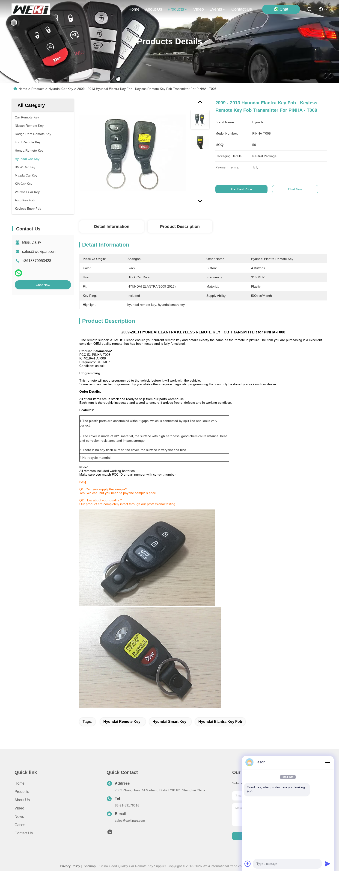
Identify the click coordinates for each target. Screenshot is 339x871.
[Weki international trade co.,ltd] (31, 9)
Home (134, 9)
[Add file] (247, 864)
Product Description (180, 226)
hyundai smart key (169, 722)
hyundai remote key (121, 722)
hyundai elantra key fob (220, 722)
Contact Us (24, 833)
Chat (284, 9)
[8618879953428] (110, 833)
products (176, 9)
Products (37, 89)
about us (153, 9)
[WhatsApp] (18, 273)
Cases (20, 825)
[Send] (327, 864)
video (198, 9)
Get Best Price (241, 189)
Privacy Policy (70, 866)
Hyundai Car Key (60, 89)
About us (22, 800)
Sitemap (90, 866)
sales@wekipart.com (39, 251)
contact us (241, 9)
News (19, 816)
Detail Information (111, 226)
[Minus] (327, 762)
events (215, 9)
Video (19, 808)
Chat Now (43, 285)
